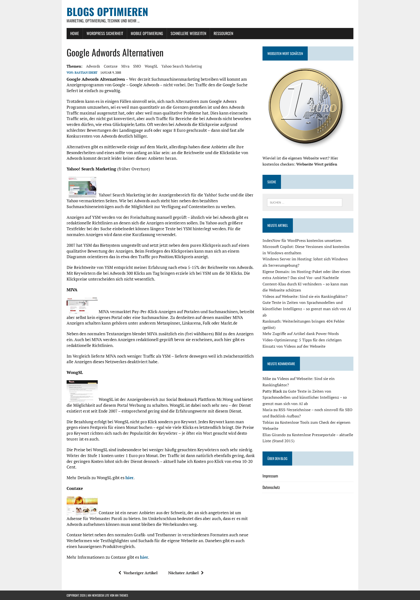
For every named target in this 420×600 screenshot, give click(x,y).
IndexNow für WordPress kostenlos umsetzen (301, 240)
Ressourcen (223, 33)
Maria (267, 409)
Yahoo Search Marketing (181, 66)
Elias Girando (274, 434)
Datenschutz (271, 487)
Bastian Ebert (86, 72)
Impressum (270, 476)
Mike (266, 378)
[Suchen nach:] (304, 202)
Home (74, 33)
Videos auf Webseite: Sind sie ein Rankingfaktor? (305, 296)
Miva (125, 66)
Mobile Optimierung (147, 33)
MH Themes (121, 595)
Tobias (268, 422)
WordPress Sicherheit (105, 33)
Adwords (93, 66)
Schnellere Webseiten (188, 33)
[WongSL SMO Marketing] (82, 399)
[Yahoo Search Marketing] (82, 195)
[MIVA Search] (82, 311)
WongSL (151, 66)
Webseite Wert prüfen (316, 164)
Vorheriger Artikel (140, 572)
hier (129, 477)
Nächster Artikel (183, 572)
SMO (137, 66)
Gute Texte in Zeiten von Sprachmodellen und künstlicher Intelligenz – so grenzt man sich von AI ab (306, 309)
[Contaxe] (82, 512)
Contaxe (111, 66)
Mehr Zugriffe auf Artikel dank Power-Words (300, 333)
